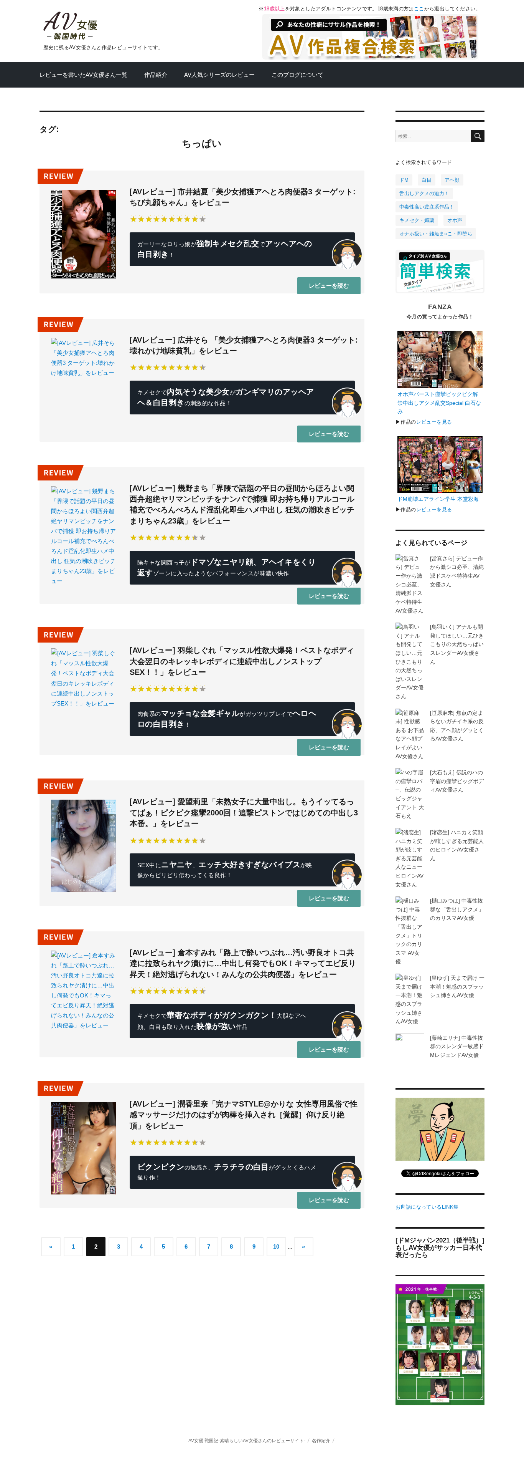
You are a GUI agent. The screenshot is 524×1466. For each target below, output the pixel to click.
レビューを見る (434, 422)
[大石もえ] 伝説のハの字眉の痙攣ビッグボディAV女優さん (457, 781)
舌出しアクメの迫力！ (424, 193)
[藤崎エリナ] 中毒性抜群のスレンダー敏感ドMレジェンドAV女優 (457, 1046)
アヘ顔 (452, 180)
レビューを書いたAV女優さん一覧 (83, 75)
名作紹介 (321, 1440)
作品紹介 (155, 75)
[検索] (477, 136)
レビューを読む (329, 285)
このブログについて (297, 75)
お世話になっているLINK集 (426, 1207)
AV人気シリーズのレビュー (219, 75)
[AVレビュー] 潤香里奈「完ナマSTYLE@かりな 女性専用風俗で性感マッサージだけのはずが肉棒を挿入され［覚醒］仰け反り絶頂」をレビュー (244, 1115)
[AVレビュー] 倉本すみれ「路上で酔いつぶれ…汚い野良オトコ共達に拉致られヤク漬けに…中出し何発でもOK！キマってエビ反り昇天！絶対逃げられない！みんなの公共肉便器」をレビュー (243, 963)
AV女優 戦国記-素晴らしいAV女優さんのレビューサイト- (246, 1440)
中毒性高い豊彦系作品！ (426, 207)
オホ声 (454, 220)
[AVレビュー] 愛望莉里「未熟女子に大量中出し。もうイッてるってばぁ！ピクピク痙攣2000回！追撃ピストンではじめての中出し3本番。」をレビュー (244, 812)
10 (276, 1247)
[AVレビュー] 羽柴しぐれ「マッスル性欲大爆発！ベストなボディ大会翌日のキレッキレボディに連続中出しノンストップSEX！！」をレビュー (242, 661)
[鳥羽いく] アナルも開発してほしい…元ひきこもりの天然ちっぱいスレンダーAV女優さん (457, 644)
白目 (427, 180)
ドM (404, 180)
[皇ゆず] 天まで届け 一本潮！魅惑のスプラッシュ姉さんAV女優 (457, 986)
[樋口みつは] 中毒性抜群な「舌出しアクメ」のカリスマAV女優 (457, 909)
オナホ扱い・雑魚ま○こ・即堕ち (435, 234)
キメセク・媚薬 (416, 220)
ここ (419, 9)
